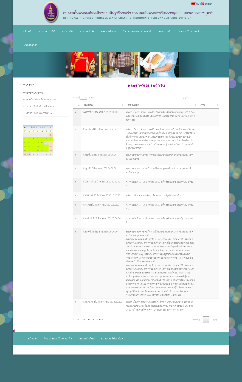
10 (29, 143)
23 (25, 150)
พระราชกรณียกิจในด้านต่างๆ (37, 113)
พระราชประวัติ (46, 31)
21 (46, 147)
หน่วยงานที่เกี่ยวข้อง (112, 338)
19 (38, 147)
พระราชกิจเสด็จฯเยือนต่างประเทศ (39, 99)
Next (214, 319)
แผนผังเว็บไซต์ (87, 338)
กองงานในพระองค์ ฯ (190, 31)
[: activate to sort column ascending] (77, 105)
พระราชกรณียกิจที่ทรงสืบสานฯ (38, 106)
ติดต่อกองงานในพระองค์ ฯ (58, 338)
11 (33, 143)
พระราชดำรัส (87, 31)
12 (38, 143)
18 (33, 147)
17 (29, 147)
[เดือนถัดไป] (50, 127)
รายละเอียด (133, 104)
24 (29, 150)
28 (46, 150)
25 (33, 150)
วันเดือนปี (88, 104)
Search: (186, 97)
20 (42, 147)
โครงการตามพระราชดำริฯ (138, 31)
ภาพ (203, 104)
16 (25, 147)
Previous (195, 319)
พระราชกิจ (67, 31)
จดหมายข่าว (166, 31)
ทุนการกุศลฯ (30, 44)
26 (38, 150)
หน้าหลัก (27, 31)
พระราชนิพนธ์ (109, 31)
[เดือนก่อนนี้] (25, 127)
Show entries (84, 97)
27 (42, 150)
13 (42, 143)
